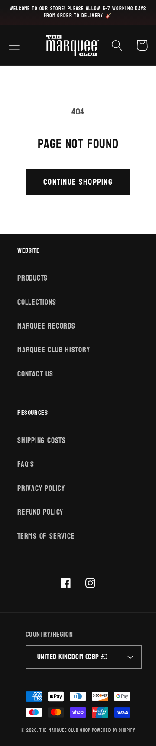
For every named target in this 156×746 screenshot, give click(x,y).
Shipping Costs (41, 440)
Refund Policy (40, 512)
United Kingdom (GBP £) (72, 657)
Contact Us (35, 374)
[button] (14, 45)
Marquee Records (46, 326)
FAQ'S (25, 464)
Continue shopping (78, 182)
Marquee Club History (53, 350)
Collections (36, 302)
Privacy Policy (41, 488)
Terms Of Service (46, 536)
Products (32, 278)
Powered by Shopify (113, 730)
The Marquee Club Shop (64, 730)
